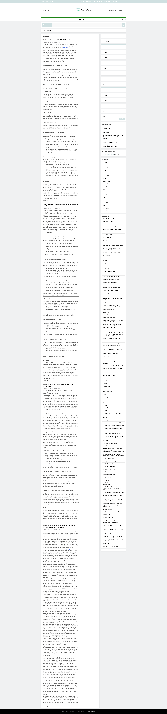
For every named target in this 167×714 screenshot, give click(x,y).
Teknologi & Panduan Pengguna (109, 469)
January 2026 (105, 173)
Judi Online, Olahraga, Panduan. (109, 271)
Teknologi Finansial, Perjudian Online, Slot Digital (113, 492)
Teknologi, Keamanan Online (109, 517)
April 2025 (105, 194)
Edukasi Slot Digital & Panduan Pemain (111, 232)
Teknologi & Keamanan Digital (109, 466)
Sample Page (82, 19)
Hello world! (118, 154)
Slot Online (105, 410)
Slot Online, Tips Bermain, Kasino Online (111, 433)
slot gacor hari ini (106, 407)
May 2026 (105, 162)
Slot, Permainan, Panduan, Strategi (110, 443)
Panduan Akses (106, 315)
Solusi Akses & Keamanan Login (110, 445)
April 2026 (105, 165)
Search (103, 116)
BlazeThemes (92, 711)
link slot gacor (106, 41)
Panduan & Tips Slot (107, 312)
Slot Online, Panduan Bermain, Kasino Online (112, 422)
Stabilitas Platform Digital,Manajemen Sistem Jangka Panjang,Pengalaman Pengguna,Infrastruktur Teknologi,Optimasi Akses (113, 450)
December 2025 (106, 175)
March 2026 (105, 167)
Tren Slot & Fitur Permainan (109, 533)
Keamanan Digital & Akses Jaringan (110, 285)
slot (103, 79)
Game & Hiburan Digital (108, 234)
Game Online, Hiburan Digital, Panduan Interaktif (113, 245)
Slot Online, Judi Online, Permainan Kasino (112, 420)
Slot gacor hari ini (106, 63)
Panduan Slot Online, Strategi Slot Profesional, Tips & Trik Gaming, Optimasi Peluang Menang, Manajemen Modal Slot (113, 349)
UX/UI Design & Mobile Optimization (110, 546)
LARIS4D (104, 302)
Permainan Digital (106, 356)
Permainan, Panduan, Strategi (109, 375)
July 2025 (105, 186)
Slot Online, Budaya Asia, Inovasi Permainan (112, 413)
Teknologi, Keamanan (107, 514)
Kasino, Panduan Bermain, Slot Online (111, 279)
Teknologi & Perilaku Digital (109, 474)
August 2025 (105, 183)
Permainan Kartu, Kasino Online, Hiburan (111, 359)
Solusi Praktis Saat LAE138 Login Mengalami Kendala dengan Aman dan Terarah (99, 1)
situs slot (105, 68)
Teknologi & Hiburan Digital (109, 463)
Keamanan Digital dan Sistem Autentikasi (112, 293)
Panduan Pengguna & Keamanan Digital (111, 338)
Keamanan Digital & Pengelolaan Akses (111, 287)
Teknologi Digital (106, 480)
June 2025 (105, 189)
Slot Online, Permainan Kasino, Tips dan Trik (112, 428)
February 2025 (106, 200)
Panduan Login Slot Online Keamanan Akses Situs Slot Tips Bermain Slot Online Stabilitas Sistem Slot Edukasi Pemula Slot (113, 334)
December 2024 (106, 205)
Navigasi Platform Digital (108, 309)
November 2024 (106, 208)
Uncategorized (106, 543)
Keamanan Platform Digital (108, 295)
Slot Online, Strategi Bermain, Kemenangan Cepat (113, 431)
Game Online (105, 240)
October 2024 (105, 210)
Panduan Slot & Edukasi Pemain (110, 341)
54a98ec (45, 42)
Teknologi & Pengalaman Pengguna (110, 472)
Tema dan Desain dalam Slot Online (110, 522)
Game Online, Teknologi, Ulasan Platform (111, 252)
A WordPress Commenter (108, 154)
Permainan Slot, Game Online (109, 372)
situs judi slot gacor (107, 386)
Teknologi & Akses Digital (108, 458)
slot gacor (69, 549)
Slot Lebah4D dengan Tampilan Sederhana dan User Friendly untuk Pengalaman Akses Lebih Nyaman (56, 24)
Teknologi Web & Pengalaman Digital (111, 512)
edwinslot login (51, 223)
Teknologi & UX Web (107, 477)
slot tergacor (105, 440)
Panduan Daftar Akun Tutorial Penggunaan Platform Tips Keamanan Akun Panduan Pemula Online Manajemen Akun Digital (113, 326)
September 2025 (106, 181)
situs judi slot (106, 383)
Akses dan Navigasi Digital (108, 218)
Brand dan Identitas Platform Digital (110, 226)
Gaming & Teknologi (107, 258)
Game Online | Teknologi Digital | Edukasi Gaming (113, 243)
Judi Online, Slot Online (108, 274)
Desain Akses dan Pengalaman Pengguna (112, 229)
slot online (105, 84)
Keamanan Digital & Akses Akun (110, 282)
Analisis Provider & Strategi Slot (110, 224)
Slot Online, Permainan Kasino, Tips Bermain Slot (113, 425)
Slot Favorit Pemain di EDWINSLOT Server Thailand (59, 40)
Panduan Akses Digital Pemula (109, 317)
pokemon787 (105, 378)
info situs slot (106, 268)
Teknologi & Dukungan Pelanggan (110, 461)
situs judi (105, 380)
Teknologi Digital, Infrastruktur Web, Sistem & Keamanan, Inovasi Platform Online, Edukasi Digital (112, 488)
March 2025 (105, 197)
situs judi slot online (107, 389)
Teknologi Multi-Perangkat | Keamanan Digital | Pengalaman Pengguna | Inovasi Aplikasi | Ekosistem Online (113, 505)
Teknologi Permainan (107, 509)
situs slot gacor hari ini (108, 399)
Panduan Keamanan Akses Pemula (110, 330)
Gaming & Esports (107, 255)
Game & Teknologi (107, 237)
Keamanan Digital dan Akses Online (110, 290)
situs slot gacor (106, 89)
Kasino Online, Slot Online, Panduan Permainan (113, 276)
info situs (105, 263)
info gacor (105, 260)
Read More (45, 200)
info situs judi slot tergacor (108, 266)
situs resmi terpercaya (107, 391)
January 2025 (105, 202)
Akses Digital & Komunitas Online (110, 221)
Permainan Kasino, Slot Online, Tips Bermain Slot (113, 365)
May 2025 (105, 192)
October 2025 (105, 178)
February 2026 (106, 170)
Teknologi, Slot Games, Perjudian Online (111, 520)
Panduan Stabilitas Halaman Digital (110, 353)
